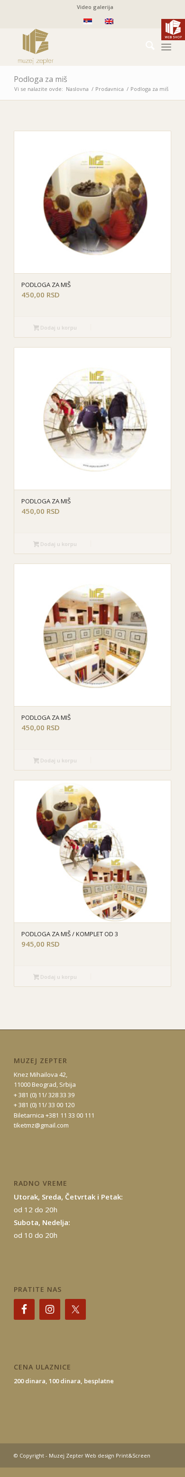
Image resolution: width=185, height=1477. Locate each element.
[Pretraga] (145, 47)
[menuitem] (95, 7)
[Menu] (166, 47)
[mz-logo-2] (76, 47)
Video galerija (95, 6)
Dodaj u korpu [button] (58, 327)
